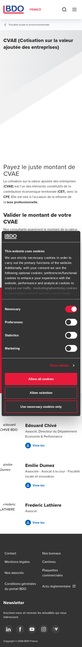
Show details (59, 365)
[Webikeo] (55, 629)
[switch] (71, 322)
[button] (35, 445)
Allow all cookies (41, 379)
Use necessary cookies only (41, 406)
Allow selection (41, 392)
